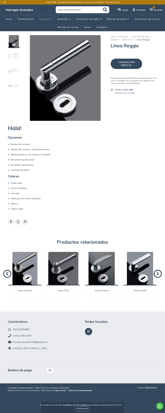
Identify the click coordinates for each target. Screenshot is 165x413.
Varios (87, 27)
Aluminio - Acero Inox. (122, 39)
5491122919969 (21, 329)
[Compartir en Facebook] (11, 223)
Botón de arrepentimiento (80, 390)
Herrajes (44, 19)
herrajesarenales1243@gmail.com (30, 342)
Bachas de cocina (68, 27)
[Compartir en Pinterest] (25, 223)
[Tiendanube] (147, 388)
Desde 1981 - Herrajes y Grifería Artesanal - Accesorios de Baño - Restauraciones (82, 2)
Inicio (9, 19)
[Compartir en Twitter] (18, 223)
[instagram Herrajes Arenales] (4, 2)
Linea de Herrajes (141, 36)
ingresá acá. (60, 390)
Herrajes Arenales (19, 10)
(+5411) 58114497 (22, 335)
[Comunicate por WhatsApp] (159, 406)
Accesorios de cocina (147, 19)
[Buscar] (105, 10)
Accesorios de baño (88, 19)
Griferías (63, 19)
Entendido (82, 409)
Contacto (102, 27)
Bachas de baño (117, 19)
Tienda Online (25, 19)
